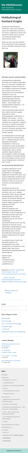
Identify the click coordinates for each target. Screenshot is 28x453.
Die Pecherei (6, 397)
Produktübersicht (8, 383)
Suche (4, 304)
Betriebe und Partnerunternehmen (13, 385)
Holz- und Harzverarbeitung (10, 324)
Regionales (5, 377)
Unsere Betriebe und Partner (10, 424)
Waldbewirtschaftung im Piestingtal (12, 332)
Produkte (4, 329)
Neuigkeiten (5, 326)
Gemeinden (5, 321)
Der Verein (5, 430)
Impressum (7, 441)
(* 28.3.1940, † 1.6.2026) (9, 355)
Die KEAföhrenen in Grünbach (11, 360)
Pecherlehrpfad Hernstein (11, 391)
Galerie (5, 421)
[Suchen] (23, 308)
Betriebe (11, 270)
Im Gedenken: (9, 351)
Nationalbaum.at (7, 427)
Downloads (7, 438)
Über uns (6, 432)
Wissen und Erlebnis (19, 274)
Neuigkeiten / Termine (10, 380)
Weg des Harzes (9, 393)
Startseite (4, 375)
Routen (5, 388)
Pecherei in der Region (10, 404)
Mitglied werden (13, 435)
